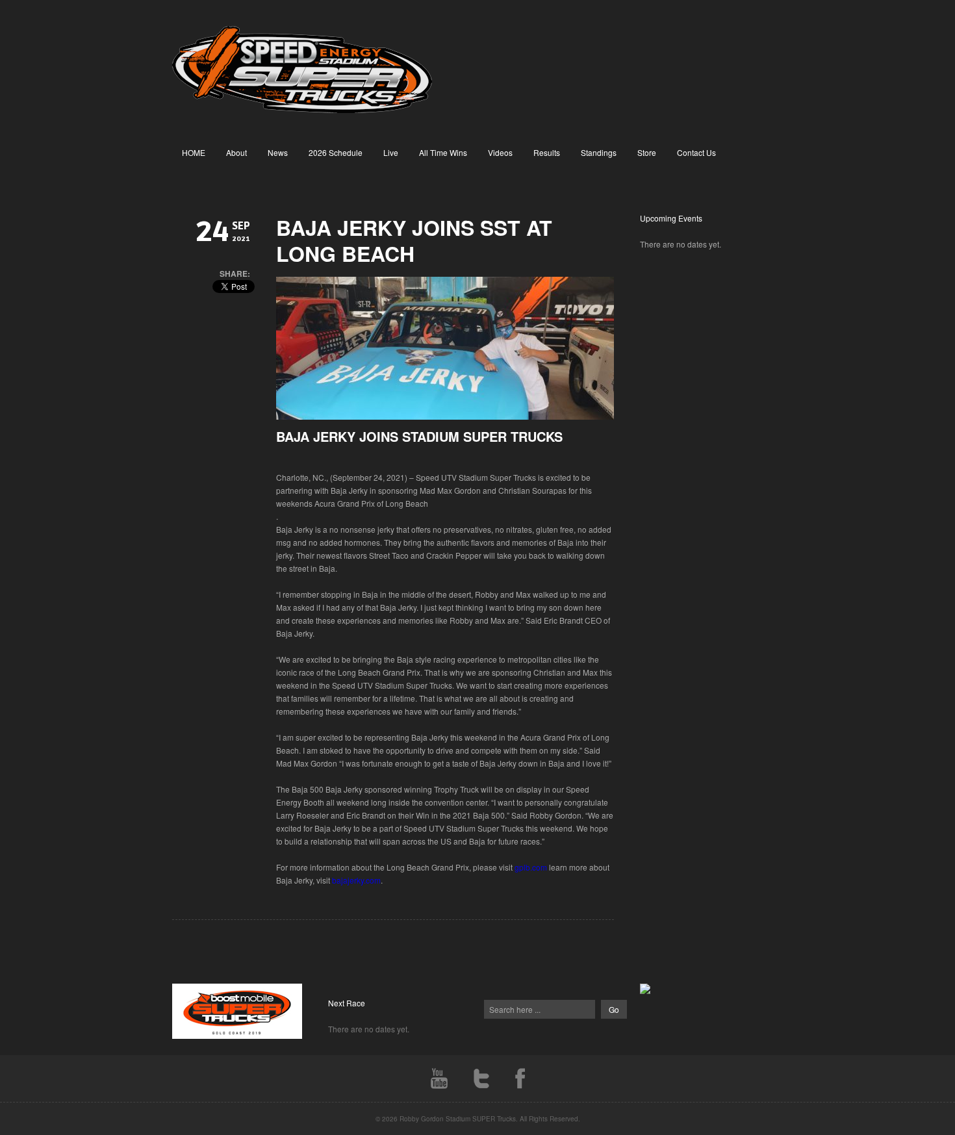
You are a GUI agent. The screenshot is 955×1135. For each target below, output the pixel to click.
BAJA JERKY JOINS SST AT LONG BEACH (414, 240)
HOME (193, 152)
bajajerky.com (356, 880)
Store (646, 152)
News (278, 152)
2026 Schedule (336, 152)
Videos (500, 152)
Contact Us (696, 152)
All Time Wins (443, 152)
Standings (599, 152)
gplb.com (531, 867)
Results (546, 152)
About (236, 152)
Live (390, 152)
